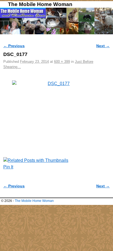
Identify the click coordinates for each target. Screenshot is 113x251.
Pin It (8, 167)
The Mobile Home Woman (40, 4)
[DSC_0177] (56, 110)
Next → (103, 46)
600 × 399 (62, 62)
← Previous (14, 46)
